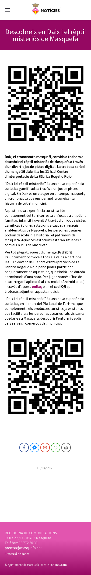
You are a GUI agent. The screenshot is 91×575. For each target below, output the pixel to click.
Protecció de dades (17, 554)
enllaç (37, 286)
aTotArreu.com (57, 565)
